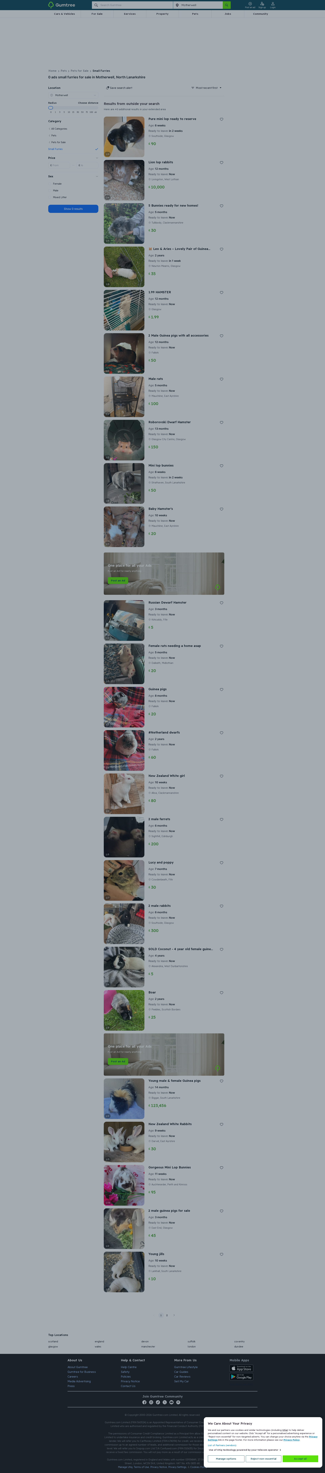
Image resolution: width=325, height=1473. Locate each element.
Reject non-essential (263, 1458)
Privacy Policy (292, 1439)
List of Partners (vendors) (222, 1445)
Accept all (300, 1458)
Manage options (226, 1458)
